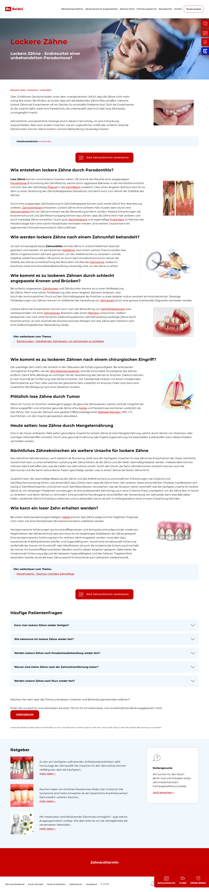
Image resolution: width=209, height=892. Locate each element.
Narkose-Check (127, 9)
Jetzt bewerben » (163, 792)
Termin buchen (193, 9)
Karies (83, 408)
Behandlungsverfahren (72, 9)
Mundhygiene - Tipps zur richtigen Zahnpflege (45, 573)
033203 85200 (198, 883)
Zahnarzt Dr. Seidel (17, 90)
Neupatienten (165, 9)
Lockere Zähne (45, 90)
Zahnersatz (107, 300)
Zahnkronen (50, 288)
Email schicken (35, 884)
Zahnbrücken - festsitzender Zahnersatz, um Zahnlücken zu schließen (60, 341)
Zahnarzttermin (104, 862)
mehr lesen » (47, 773)
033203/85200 (25, 714)
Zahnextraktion (20, 211)
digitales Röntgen (109, 412)
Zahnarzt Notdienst (14, 884)
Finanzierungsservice (147, 9)
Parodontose (32, 90)
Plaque (52, 187)
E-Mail (182, 883)
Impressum (91, 884)
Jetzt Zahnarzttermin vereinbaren (107, 157)
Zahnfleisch (73, 187)
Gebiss (66, 517)
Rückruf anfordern (56, 884)
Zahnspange (52, 313)
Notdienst (68, 250)
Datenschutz (75, 884)
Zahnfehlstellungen (113, 309)
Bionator (93, 313)
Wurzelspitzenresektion (65, 371)
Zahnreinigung (77, 219)
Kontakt (178, 9)
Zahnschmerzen (32, 207)
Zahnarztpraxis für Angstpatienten (101, 9)
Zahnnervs (96, 262)
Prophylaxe (117, 219)
